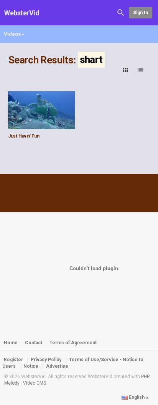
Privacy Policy (46, 359)
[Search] (120, 12)
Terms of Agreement (73, 342)
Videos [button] (12, 34)
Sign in (140, 12)
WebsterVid (22, 13)
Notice (30, 366)
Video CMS (34, 383)
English (137, 397)
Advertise (57, 366)
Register (13, 359)
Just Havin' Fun (24, 136)
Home (11, 342)
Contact (33, 342)
